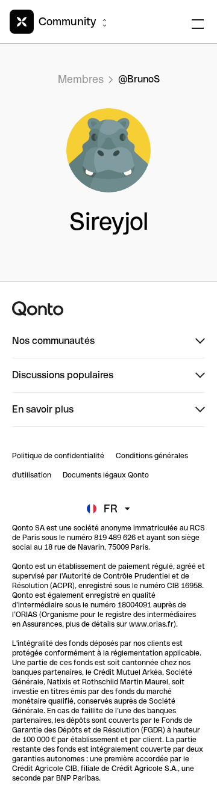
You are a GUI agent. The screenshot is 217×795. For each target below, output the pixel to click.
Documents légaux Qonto (106, 475)
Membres (81, 79)
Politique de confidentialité (58, 456)
